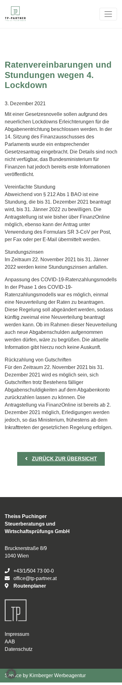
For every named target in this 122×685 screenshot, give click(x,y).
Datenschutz (19, 649)
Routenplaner (29, 586)
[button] (11, 673)
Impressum (17, 634)
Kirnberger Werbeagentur (57, 675)
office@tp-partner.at (35, 578)
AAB (10, 641)
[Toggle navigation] (108, 14)
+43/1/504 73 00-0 (33, 570)
